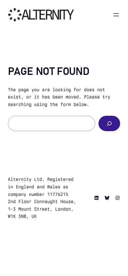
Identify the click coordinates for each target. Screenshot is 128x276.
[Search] (109, 123)
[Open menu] (116, 15)
